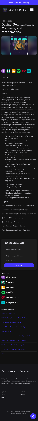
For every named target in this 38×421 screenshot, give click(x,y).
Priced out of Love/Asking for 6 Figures (13, 340)
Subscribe (19, 265)
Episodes (3, 391)
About (3, 394)
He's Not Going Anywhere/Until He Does (14, 318)
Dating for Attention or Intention (11, 322)
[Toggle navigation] (31, 10)
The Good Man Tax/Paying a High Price (13, 345)
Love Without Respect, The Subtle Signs (13, 327)
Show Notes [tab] (7, 78)
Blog (2, 397)
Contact (22, 394)
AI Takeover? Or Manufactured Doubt (13, 349)
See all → (4, 354)
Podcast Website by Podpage (18, 413)
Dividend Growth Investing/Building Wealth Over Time (18, 336)
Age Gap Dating (6, 331)
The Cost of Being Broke (8, 313)
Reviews (22, 391)
